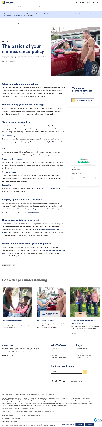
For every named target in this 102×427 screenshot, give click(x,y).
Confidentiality (33, 394)
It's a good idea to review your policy (22, 209)
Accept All (90, 424)
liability (52, 142)
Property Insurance (19, 23)
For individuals (7, 6)
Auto (14, 265)
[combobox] (66, 372)
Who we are (54, 348)
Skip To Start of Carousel (77, 182)
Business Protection (48, 411)
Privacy (18, 394)
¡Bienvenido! (74, 381)
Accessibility (80, 353)
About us (48, 6)
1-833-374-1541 (90, 2)
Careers (82, 2)
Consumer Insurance (7, 411)
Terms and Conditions (82, 348)
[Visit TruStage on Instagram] (56, 381)
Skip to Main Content (5, 0)
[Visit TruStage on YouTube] (63, 381)
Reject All (80, 424)
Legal (80, 345)
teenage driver (33, 212)
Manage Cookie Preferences (68, 424)
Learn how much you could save (84, 100)
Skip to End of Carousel (77, 158)
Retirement (38, 411)
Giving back (54, 350)
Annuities (17, 411)
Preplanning (24, 411)
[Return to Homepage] (8, 2)
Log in (98, 2)
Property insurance (6, 265)
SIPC (7, 400)
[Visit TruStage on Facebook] (52, 381)
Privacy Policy (80, 350)
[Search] (85, 372)
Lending (31, 411)
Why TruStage (59, 345)
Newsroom (54, 355)
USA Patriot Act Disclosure (83, 357)
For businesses (20, 6)
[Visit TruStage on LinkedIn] (60, 381)
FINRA (4, 400)
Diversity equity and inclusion (59, 357)
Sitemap (80, 381)
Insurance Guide (7, 23)
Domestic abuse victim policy (84, 355)
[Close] (99, 424)
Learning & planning (35, 6)
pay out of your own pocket (48, 188)
